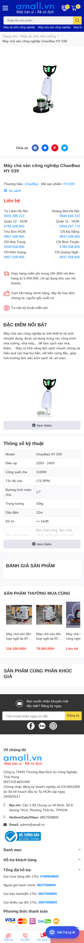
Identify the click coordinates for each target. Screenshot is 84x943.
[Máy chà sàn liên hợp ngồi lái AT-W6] (49, 615)
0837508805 (46, 885)
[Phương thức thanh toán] (32, 921)
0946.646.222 (70, 216)
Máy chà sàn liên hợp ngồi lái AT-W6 (48, 638)
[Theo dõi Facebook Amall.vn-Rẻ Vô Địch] (31, 726)
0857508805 (49, 817)
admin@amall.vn (32, 824)
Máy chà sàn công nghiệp (54, 27)
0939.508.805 (14, 247)
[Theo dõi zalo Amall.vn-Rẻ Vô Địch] (42, 726)
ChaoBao (32, 184)
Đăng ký (73, 715)
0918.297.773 (70, 226)
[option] (42, 89)
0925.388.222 (14, 216)
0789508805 (49, 876)
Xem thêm (44, 425)
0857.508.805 (14, 236)
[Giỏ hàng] (74, 8)
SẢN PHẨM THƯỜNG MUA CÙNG (37, 593)
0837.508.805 (70, 236)
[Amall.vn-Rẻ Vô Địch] (35, 8)
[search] (77, 20)
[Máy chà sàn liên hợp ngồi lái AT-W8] (19, 615)
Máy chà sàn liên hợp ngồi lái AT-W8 (18, 638)
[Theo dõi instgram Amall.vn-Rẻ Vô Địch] (53, 726)
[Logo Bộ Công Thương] (22, 836)
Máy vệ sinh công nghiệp (19, 27)
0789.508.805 (14, 226)
